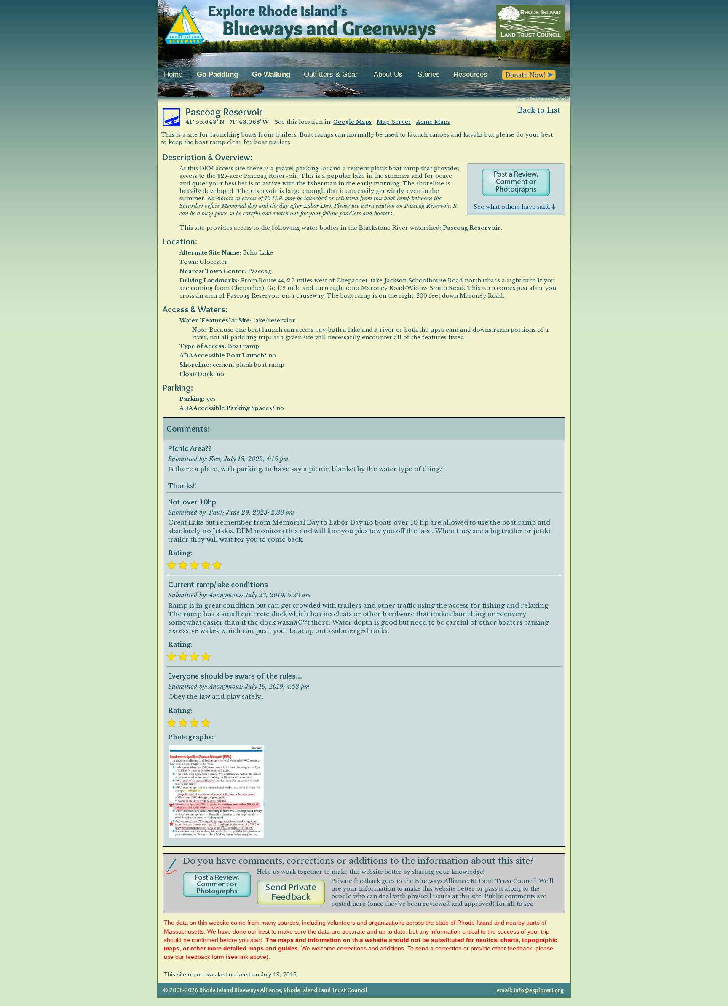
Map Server (394, 122)
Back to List (538, 110)
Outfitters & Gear (331, 74)
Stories (429, 74)
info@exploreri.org (539, 990)
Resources (470, 74)
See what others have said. (512, 207)
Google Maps (352, 122)
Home (173, 74)
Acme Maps (433, 122)
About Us (388, 74)
